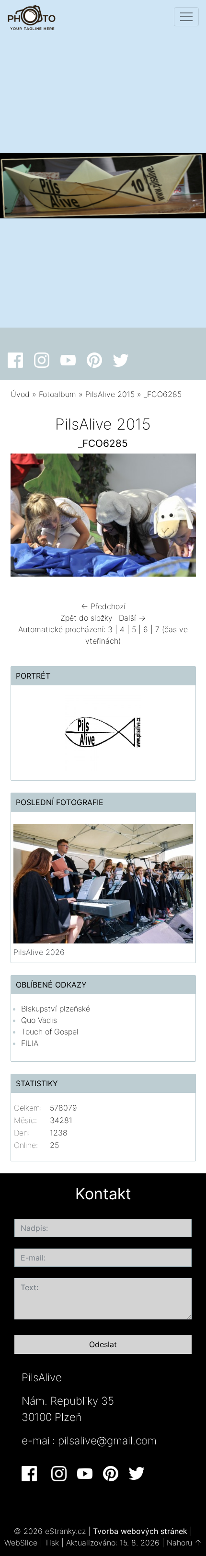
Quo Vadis (39, 1020)
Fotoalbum (57, 394)
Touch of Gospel (50, 1031)
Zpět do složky (86, 618)
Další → (132, 618)
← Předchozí (103, 606)
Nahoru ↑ (184, 1542)
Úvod (20, 394)
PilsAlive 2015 (110, 394)
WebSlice (20, 1542)
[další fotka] (180, 517)
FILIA (29, 1043)
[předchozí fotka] (26, 517)
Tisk (52, 1542)
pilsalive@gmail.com (107, 1440)
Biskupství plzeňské (55, 1008)
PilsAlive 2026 (39, 952)
